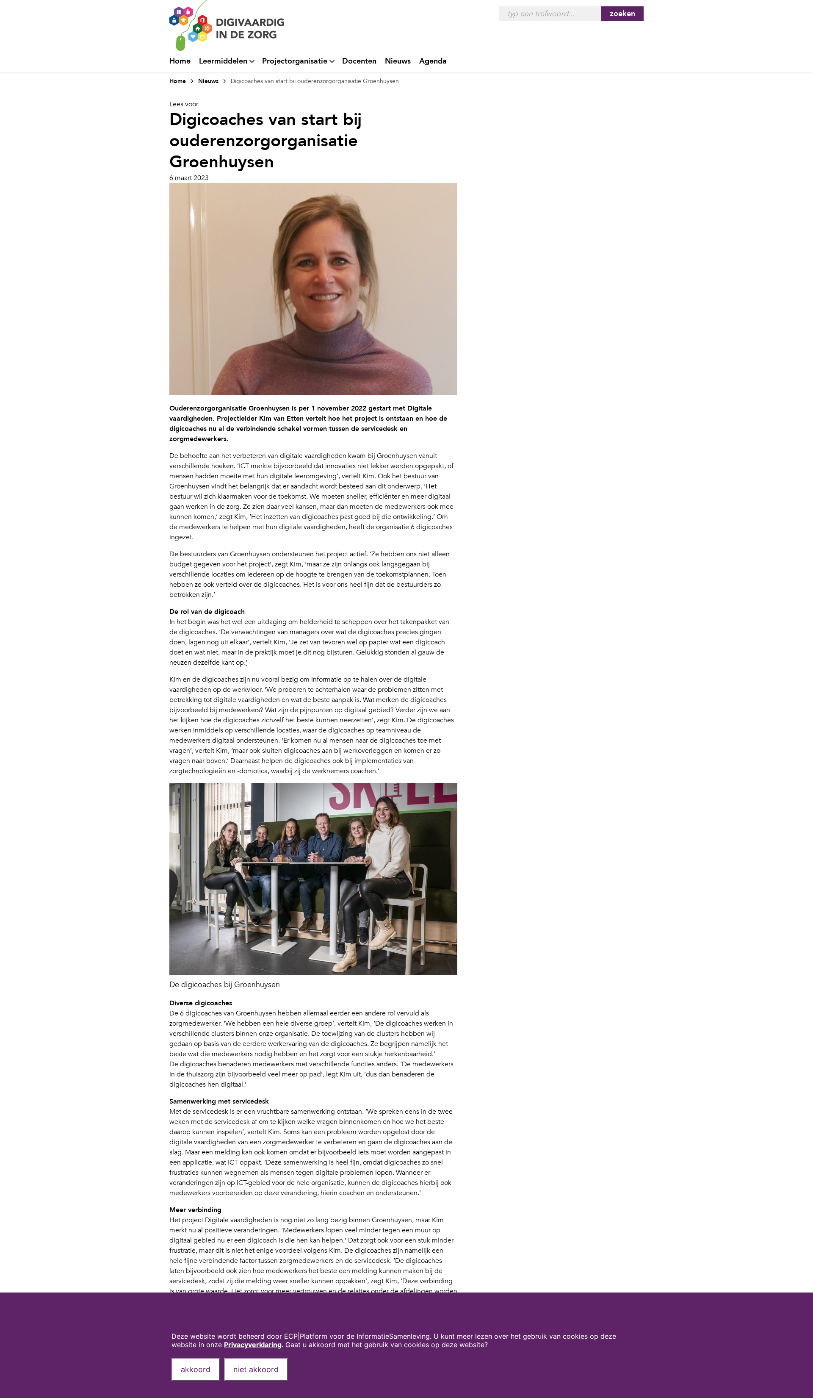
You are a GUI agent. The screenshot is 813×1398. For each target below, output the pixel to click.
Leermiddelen (223, 61)
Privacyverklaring (253, 1344)
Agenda (433, 61)
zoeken (622, 13)
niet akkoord (256, 1369)
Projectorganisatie (294, 61)
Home (180, 61)
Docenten (359, 61)
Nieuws (398, 61)
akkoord (195, 1369)
